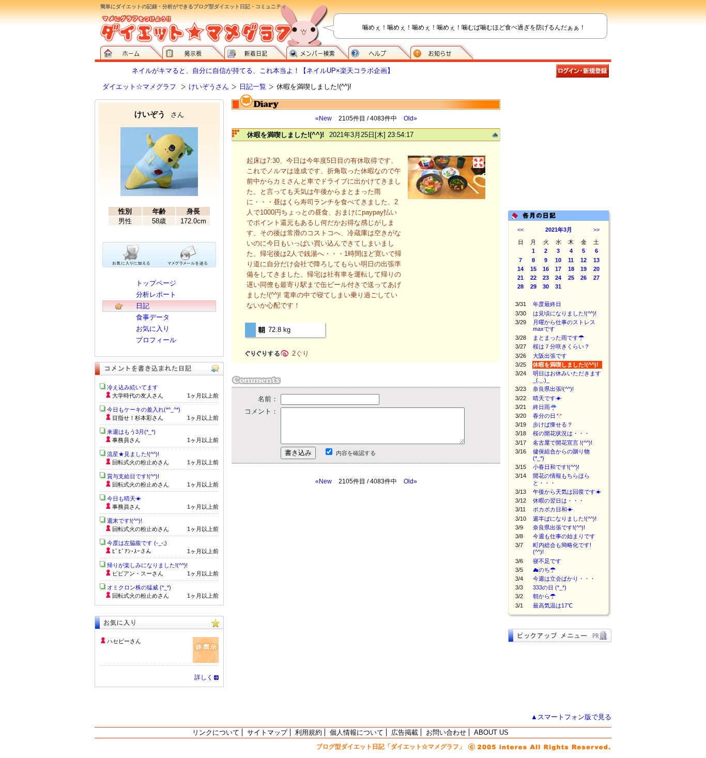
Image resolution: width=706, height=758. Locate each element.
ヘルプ (379, 51)
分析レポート (156, 294)
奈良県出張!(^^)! (553, 389)
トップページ (156, 283)
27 (596, 278)
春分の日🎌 (548, 416)
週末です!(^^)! (124, 521)
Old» (410, 118)
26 (583, 278)
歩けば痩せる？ (553, 424)
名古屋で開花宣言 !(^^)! (562, 442)
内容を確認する (356, 453)
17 (558, 269)
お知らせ (441, 51)
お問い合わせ (446, 732)
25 (571, 278)
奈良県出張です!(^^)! (559, 527)
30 (546, 286)
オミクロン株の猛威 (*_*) (139, 587)
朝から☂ (544, 596)
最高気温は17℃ (553, 605)
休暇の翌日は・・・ (564, 500)
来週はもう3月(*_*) (131, 432)
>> (596, 229)
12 (583, 260)
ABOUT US (491, 732)
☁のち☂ (544, 570)
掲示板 (193, 51)
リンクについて (215, 732)
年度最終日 (547, 304)
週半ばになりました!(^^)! (564, 519)
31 (558, 286)
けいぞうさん (209, 86)
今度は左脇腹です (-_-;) (137, 543)
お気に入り (153, 328)
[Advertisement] (329, 578)
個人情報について (356, 732)
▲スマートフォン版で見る (571, 717)
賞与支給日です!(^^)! (136, 476)
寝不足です (547, 561)
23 (546, 278)
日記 (142, 306)
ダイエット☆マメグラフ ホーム (131, 51)
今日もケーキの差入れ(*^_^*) (143, 409)
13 (596, 260)
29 (533, 286)
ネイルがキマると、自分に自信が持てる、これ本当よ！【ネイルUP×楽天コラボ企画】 (263, 70)
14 (520, 269)
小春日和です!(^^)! (556, 467)
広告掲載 (404, 732)
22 (533, 278)
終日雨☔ (545, 407)
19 (583, 269)
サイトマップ (267, 732)
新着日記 (255, 51)
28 (520, 286)
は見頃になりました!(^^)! (564, 313)
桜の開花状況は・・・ (561, 433)
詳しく (203, 677)
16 (546, 269)
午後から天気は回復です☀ (567, 492)
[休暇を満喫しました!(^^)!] (446, 198)
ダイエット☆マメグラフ (139, 86)
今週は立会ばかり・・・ (564, 578)
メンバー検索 (317, 51)
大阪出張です (550, 356)
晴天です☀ (547, 398)
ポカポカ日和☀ (553, 509)
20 (596, 269)
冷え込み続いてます (132, 387)
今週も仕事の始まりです (567, 536)
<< (520, 229)
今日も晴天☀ (124, 498)
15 (533, 269)
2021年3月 (558, 229)
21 (520, 278)
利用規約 (308, 732)
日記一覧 (252, 86)
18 (571, 269)
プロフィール (156, 340)
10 (558, 260)
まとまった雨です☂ (558, 338)
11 (571, 260)
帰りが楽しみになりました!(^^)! (147, 565)
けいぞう (159, 114)
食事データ (153, 317)
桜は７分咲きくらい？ (561, 346)
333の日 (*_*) (549, 587)
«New (323, 118)
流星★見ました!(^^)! (133, 454)
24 (558, 278)
